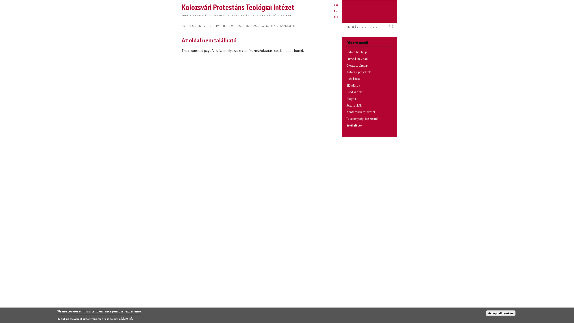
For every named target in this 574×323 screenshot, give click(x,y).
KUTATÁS (251, 26)
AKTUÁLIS (188, 26)
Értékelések (354, 125)
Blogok (351, 98)
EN (335, 11)
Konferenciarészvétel (360, 112)
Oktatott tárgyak (357, 65)
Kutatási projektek (358, 72)
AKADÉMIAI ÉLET (290, 26)
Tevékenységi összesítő (362, 118)
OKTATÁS (235, 26)
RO (336, 17)
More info (127, 318)
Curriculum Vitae (357, 59)
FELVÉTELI (219, 26)
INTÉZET (203, 26)
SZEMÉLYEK (268, 26)
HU (336, 5)
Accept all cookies (500, 313)
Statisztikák (353, 105)
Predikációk (354, 92)
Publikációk (353, 79)
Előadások (353, 85)
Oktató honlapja (356, 52)
